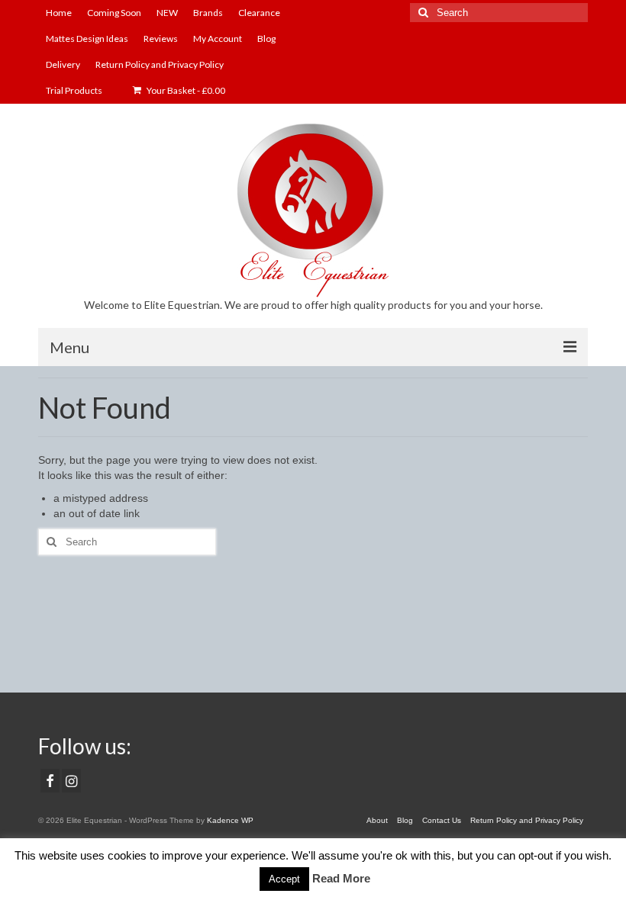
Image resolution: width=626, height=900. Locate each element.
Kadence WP (230, 820)
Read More (341, 878)
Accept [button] (284, 879)
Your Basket (185, 90)
